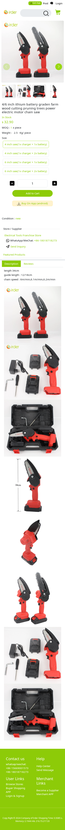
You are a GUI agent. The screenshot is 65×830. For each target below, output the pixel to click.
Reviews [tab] (28, 263)
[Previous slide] (6, 66)
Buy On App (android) (34, 203)
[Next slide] (58, 66)
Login (59, 3)
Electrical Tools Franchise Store (23, 235)
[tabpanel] (32, 506)
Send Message (45, 770)
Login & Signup (15, 795)
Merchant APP (44, 794)
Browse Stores (14, 784)
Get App (36, 2)
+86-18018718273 (45, 240)
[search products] (45, 13)
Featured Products (14, 254)
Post (45, 3)
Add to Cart (32, 193)
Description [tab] (11, 263)
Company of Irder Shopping (34, 818)
